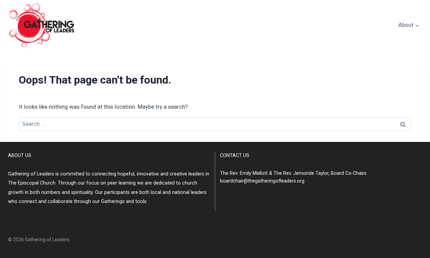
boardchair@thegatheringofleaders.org (262, 181)
